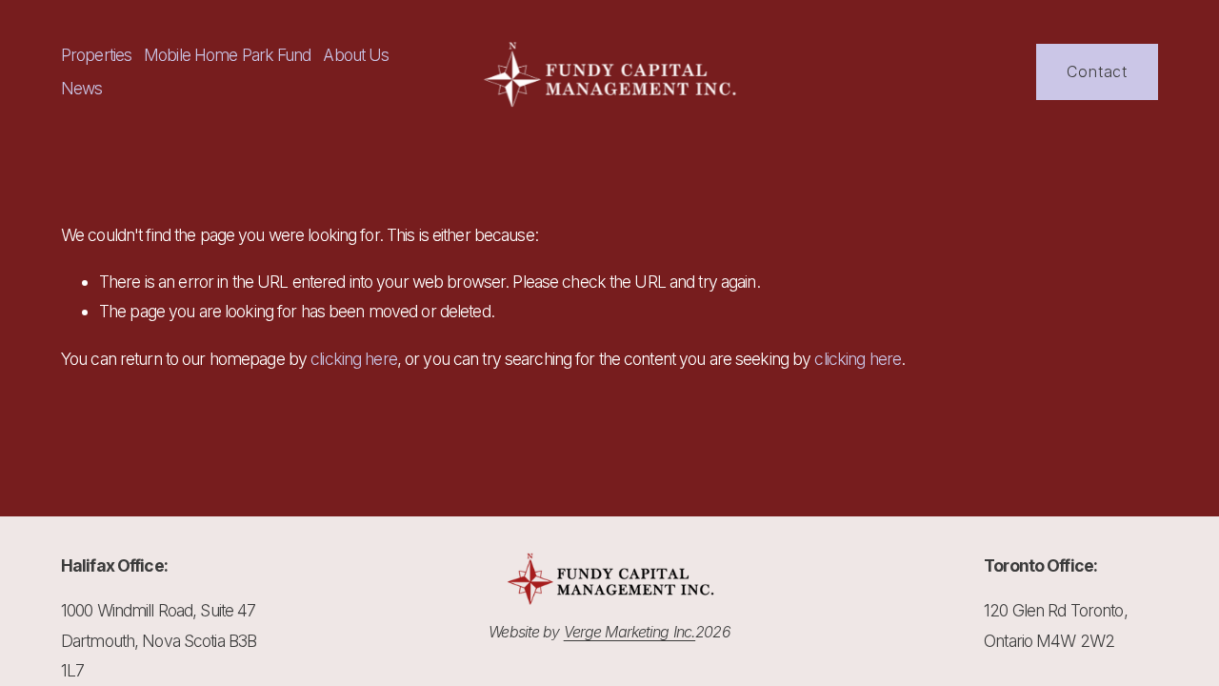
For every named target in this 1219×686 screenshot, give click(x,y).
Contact (1097, 71)
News (82, 88)
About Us (356, 55)
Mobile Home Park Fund (227, 55)
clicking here (353, 359)
